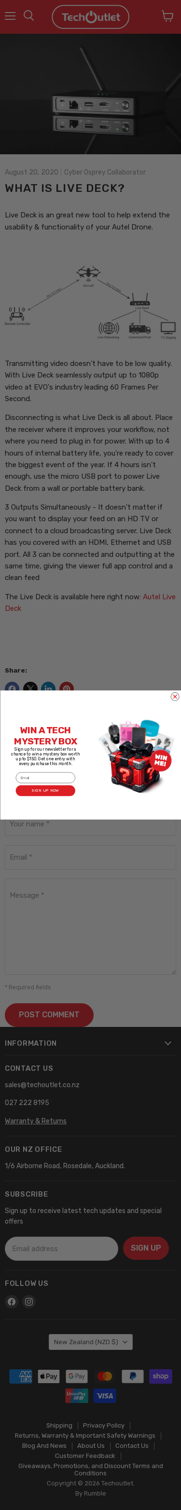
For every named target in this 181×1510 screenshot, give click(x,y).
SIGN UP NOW (45, 790)
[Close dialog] (175, 696)
